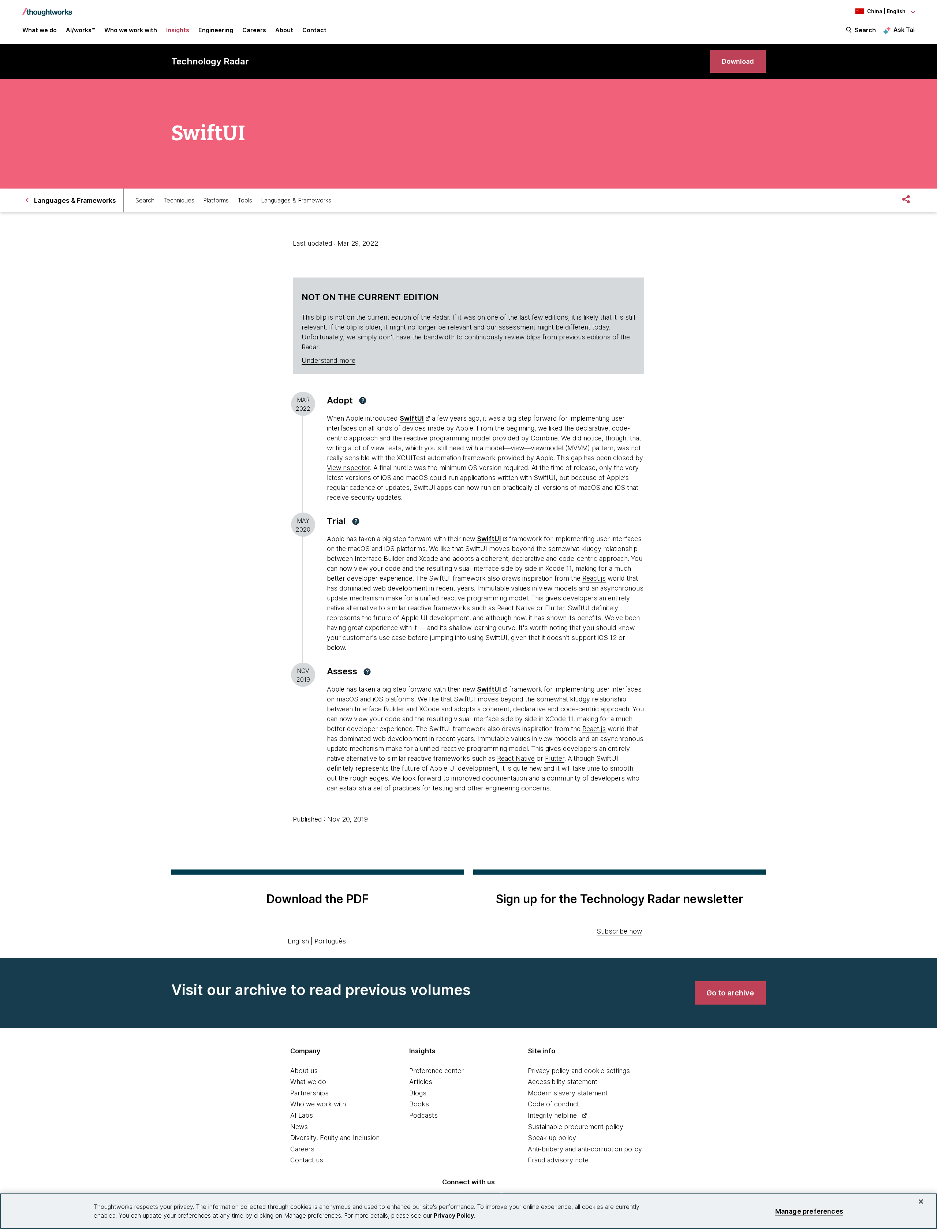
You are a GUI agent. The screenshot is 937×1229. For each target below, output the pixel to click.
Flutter (554, 608)
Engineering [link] (215, 30)
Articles (420, 1081)
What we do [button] (39, 30)
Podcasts (423, 1115)
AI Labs (301, 1115)
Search (865, 30)
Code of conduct (553, 1104)
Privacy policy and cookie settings (579, 1071)
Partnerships (309, 1093)
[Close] (921, 1201)
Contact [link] (314, 30)
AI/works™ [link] (80, 30)
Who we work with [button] (130, 30)
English (298, 941)
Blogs (417, 1093)
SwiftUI (412, 418)
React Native (516, 608)
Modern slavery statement (568, 1093)
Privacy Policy (454, 1215)
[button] (362, 400)
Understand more (328, 360)
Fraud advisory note (558, 1160)
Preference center (436, 1071)
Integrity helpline (552, 1115)
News (299, 1127)
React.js (594, 578)
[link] (738, 61)
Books (419, 1104)
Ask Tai (904, 29)
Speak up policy (552, 1138)
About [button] (284, 30)
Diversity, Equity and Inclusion (335, 1138)
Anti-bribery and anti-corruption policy (585, 1149)
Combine (544, 438)
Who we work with (318, 1104)
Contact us (306, 1160)
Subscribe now (619, 931)
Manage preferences (809, 1211)
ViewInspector (348, 468)
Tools (245, 200)
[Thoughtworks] (47, 8)
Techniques (178, 200)
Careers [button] (254, 30)
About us (304, 1071)
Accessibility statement (562, 1081)
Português (330, 941)
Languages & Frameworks (296, 200)
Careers (302, 1149)
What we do (308, 1081)
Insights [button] (177, 30)
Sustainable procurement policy (575, 1127)
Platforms (216, 200)
